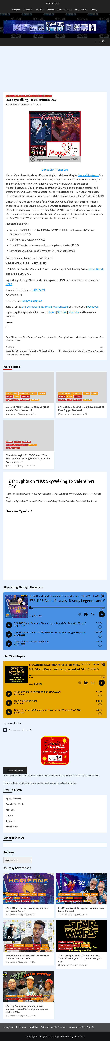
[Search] (103, 41)
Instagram (16, 9)
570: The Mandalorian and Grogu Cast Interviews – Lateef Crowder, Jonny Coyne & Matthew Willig (27, 1009)
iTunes (52, 312)
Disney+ (42, 393)
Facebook (28, 9)
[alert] (55, 730)
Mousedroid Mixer (35, 96)
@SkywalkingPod (32, 300)
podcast (86, 337)
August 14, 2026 (25, 466)
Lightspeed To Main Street (16, 96)
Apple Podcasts (64, 9)
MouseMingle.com (88, 175)
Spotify (94, 9)
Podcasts (47, 96)
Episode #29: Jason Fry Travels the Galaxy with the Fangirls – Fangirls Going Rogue (56, 501)
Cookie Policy (69, 782)
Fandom (9, 442)
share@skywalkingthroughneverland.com (45, 306)
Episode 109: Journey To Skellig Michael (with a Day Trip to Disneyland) (30, 351)
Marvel (17, 397)
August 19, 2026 (78, 414)
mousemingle (76, 337)
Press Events (11, 948)
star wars (95, 337)
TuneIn (9, 815)
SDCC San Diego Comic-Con (16, 445)
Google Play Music (15, 804)
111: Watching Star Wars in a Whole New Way (81, 349)
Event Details (96, 268)
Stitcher (62, 312)
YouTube (40, 9)
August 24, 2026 (26, 414)
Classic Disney (11, 393)
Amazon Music (81, 9)
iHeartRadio (12, 826)
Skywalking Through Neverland (17, 400)
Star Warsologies (12, 448)
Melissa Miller (12, 466)
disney (38, 337)
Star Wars (35, 400)
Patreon (50, 9)
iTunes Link (62, 169)
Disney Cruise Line (50, 337)
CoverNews (64, 1036)
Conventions (24, 393)
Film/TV (9, 397)
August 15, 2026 (25, 962)
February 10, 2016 (29, 105)
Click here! (39, 289)
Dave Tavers (28, 337)
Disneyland (64, 337)
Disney (33, 393)
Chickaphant (16, 337)
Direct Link (48, 169)
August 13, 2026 (25, 1016)
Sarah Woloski (13, 105)
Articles (9, 945)
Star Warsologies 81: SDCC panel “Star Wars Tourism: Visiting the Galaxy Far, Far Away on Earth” (28, 458)
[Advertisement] (55, 67)
